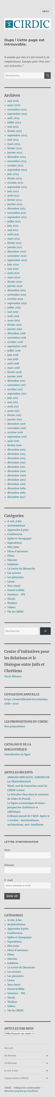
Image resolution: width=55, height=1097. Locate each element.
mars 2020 (13, 277)
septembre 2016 (17, 436)
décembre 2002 (16, 479)
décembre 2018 (16, 333)
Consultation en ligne (17, 754)
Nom (7, 849)
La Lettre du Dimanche (21, 568)
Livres (11, 581)
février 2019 (14, 324)
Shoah (11, 598)
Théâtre (12, 603)
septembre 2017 (16, 393)
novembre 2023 (16, 161)
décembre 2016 (16, 423)
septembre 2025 (17, 113)
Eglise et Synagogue (19, 538)
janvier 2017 (14, 419)
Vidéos (11, 607)
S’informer (10, 1063)
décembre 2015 (16, 449)
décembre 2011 (16, 466)
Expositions (14, 542)
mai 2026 (13, 100)
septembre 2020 (17, 260)
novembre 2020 (16, 255)
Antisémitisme (16, 525)
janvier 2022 (14, 204)
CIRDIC (7, 1088)
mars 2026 (13, 105)
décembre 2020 (16, 251)
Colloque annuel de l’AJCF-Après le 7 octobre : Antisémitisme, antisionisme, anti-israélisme (28, 820)
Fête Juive (13, 547)
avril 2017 (13, 406)
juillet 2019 (14, 307)
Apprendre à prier (18, 529)
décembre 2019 (16, 290)
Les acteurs (14, 572)
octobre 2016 (15, 432)
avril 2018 (13, 363)
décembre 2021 (16, 208)
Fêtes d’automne (17, 551)
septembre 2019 (17, 303)
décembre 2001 (16, 484)
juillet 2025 (14, 122)
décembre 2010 (16, 471)
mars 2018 (13, 367)
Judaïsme (12, 564)
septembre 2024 (17, 135)
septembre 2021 (17, 217)
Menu (45, 11)
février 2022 (14, 199)
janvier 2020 (14, 286)
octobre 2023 (15, 165)
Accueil (8, 1048)
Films (10, 555)
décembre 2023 (16, 156)
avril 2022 (13, 195)
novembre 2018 (16, 337)
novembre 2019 (16, 294)
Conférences (14, 534)
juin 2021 (12, 225)
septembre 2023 (17, 169)
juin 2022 (13, 191)
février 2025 (14, 131)
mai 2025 (13, 126)
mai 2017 (12, 402)
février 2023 (14, 178)
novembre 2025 (16, 109)
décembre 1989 (16, 488)
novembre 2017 (16, 385)
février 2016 (14, 445)
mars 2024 (13, 143)
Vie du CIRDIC (15, 611)
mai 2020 (13, 268)
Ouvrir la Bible (15, 590)
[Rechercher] (45, 631)
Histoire (12, 559)
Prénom (9, 865)
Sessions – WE (16, 594)
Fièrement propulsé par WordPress (21, 1091)
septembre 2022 (17, 186)
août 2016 (13, 440)
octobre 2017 (15, 389)
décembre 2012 (16, 462)
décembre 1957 (16, 496)
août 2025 (13, 118)
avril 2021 (13, 234)
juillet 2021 (14, 221)
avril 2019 (13, 316)
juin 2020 (13, 264)
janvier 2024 (14, 152)
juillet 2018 (14, 350)
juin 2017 (12, 397)
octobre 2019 (15, 298)
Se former (10, 1055)
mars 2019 (13, 320)
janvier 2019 (14, 329)
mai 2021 (12, 230)
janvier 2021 (14, 247)
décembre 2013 (16, 458)
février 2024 (14, 148)
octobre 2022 (15, 182)
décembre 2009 (16, 475)
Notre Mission (13, 676)
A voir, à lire (14, 521)
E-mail (8, 880)
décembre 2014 (16, 453)
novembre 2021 (16, 212)
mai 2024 (13, 139)
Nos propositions (14, 726)
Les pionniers (15, 577)
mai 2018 (12, 359)
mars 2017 (13, 410)
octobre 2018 (15, 341)
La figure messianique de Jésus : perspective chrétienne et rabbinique (26, 807)
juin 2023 (13, 174)
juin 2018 (12, 354)
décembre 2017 (16, 380)
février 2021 (14, 242)
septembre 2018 (17, 346)
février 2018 (14, 372)
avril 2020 (13, 273)
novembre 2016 (16, 428)
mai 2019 (12, 311)
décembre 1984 (16, 492)
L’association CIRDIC (16, 1078)
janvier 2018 (14, 376)
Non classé (13, 585)
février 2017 (14, 415)
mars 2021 (13, 238)
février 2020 (14, 281)
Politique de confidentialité (27, 1088)
